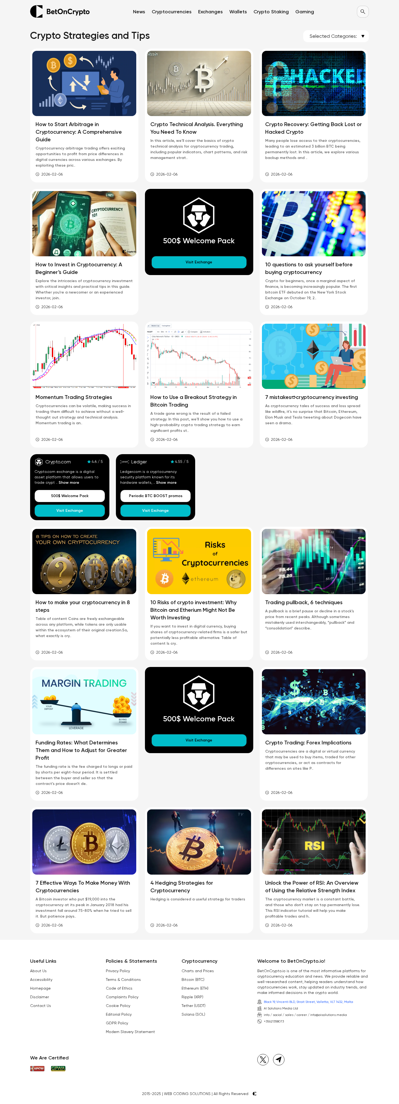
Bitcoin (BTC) (193, 979)
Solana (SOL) (193, 1014)
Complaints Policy (122, 997)
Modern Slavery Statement (130, 1032)
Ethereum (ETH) (195, 988)
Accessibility (41, 979)
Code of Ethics (119, 988)
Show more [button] (69, 482)
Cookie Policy (118, 1005)
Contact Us (40, 1005)
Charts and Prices (198, 971)
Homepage (40, 988)
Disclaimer (39, 997)
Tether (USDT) (193, 1005)
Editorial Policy (119, 1014)
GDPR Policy (117, 1023)
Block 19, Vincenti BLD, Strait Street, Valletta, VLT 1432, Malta (308, 1002)
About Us (38, 971)
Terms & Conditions (123, 979)
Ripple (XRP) (192, 997)
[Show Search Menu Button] (363, 12)
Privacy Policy (118, 971)
